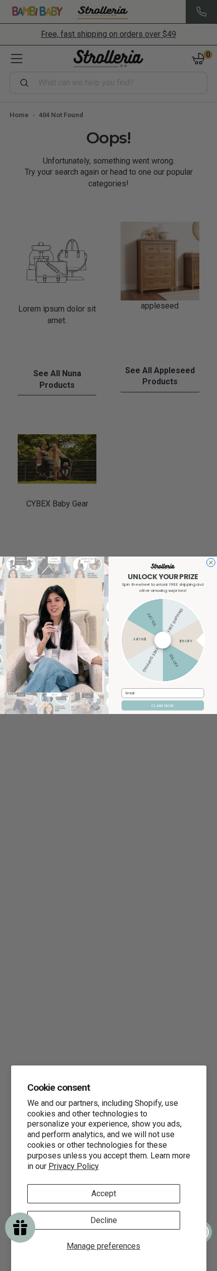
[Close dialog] (210, 562)
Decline (103, 1220)
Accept (103, 1193)
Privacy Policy (73, 1166)
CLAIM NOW (162, 705)
